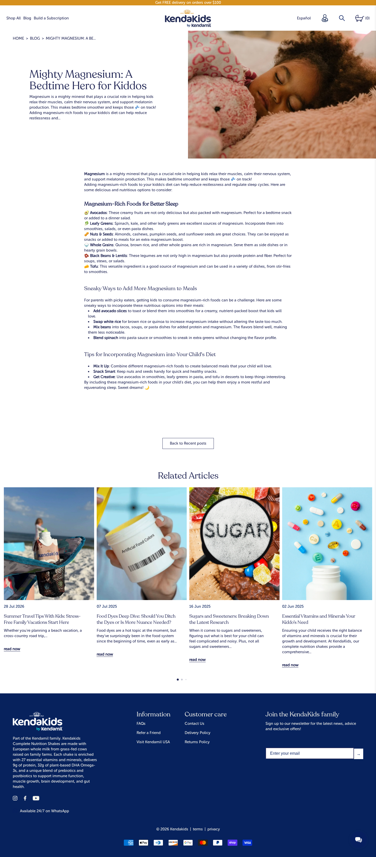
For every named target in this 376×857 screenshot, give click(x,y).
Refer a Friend (149, 732)
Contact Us (194, 723)
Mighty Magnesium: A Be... (71, 38)
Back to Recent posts (188, 443)
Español (304, 18)
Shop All (13, 18)
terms (198, 829)
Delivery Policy (198, 732)
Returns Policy (197, 742)
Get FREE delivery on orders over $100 (188, 2)
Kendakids (179, 829)
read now (12, 649)
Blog (27, 18)
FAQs (141, 723)
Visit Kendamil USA (153, 742)
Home (18, 38)
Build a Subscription (51, 18)
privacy (213, 829)
